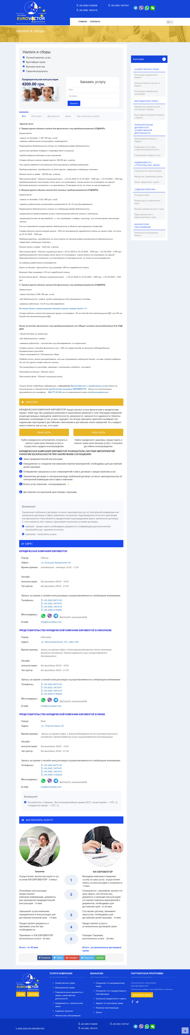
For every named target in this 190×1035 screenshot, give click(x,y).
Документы (53, 116)
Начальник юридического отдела (111, 998)
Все (24, 116)
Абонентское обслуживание (68, 1015)
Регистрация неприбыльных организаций (146, 92)
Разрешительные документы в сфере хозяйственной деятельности (69, 995)
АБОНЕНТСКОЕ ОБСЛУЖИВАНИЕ (143, 225)
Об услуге (36, 116)
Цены (68, 116)
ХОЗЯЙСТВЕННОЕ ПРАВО (147, 69)
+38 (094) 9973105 (52, 600)
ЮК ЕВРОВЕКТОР (31, 12)
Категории (138, 59)
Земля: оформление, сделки (147, 182)
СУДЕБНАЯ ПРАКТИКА (145, 189)
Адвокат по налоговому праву (109, 1003)
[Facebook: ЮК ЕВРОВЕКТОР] (133, 1001)
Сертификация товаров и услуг (148, 155)
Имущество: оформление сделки (149, 176)
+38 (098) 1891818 (88, 10)
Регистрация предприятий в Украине (146, 76)
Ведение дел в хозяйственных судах (147, 201)
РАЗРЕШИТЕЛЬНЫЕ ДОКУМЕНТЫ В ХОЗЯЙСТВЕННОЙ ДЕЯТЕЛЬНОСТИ (144, 128)
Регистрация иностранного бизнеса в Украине (149, 116)
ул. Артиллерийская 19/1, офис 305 (60, 641)
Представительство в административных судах (145, 215)
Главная (82, 21)
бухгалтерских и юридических (86, 385)
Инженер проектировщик (107, 1007)
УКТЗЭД (33, 994)
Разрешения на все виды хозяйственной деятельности (147, 148)
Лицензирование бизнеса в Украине (146, 140)
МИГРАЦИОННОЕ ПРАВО (146, 101)
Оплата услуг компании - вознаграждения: (44, 484)
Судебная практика (64, 1010)
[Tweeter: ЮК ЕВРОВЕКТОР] (137, 1001)
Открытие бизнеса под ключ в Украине (147, 84)
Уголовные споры (142, 195)
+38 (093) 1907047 (119, 5)
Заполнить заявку (142, 994)
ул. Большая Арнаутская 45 (56, 562)
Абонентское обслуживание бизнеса (146, 234)
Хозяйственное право (65, 982)
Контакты (95, 21)
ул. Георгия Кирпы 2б (52, 725)
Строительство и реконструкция (148, 170)
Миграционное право (65, 987)
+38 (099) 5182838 (88, 5)
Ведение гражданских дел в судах (149, 209)
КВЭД (21, 994)
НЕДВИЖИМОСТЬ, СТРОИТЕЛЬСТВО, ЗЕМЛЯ (147, 163)
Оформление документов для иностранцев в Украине (147, 108)
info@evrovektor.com (51, 621)
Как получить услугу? (88, 116)
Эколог (99, 1012)
